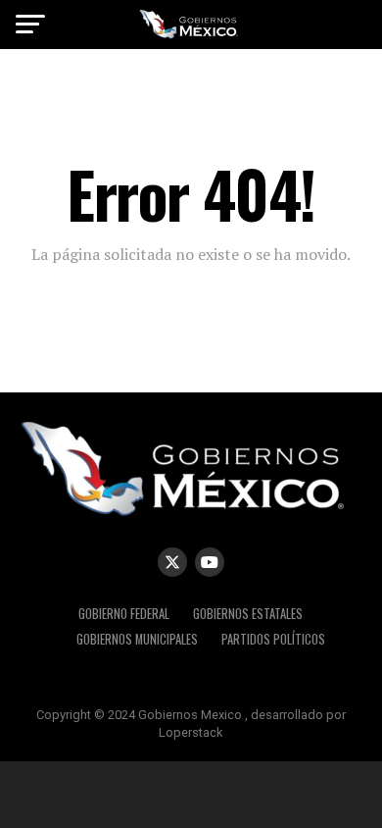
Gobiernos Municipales (137, 639)
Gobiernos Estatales (248, 613)
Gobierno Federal (123, 613)
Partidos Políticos (273, 639)
